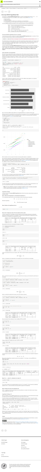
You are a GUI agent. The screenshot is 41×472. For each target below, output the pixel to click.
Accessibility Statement (25, 448)
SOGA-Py (3, 443)
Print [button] (3, 454)
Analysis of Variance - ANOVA (21, 8)
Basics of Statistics (13, 8)
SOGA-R (7, 8)
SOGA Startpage (4, 442)
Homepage (3, 8)
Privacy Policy (24, 447)
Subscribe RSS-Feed (5, 456)
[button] (3, 12)
